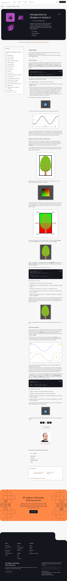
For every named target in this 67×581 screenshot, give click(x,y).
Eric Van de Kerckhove (45, 443)
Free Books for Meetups (33, 553)
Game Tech (7, 551)
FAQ (18, 557)
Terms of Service (20, 547)
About (18, 545)
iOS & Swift (7, 545)
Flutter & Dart (7, 550)
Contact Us (19, 558)
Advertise (19, 550)
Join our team (42, 478)
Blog (30, 551)
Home (2, 6)
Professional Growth (9, 553)
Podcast (30, 547)
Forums (30, 548)
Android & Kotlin (8, 547)
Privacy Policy (19, 548)
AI (5, 548)
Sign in (57, 1)
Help (18, 555)
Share (59, 14)
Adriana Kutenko (50, 472)
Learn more (33, 511)
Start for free (62, 1)
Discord (30, 545)
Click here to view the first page (43, 42)
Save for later (34, 35)
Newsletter (31, 550)
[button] (15, 2)
